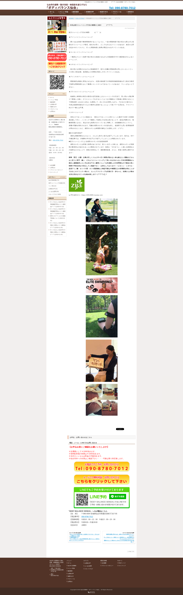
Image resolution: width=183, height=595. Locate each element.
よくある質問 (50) (54, 191)
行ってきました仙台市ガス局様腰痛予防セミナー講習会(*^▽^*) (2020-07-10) (57, 204)
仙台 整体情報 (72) (54, 180)
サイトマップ (54, 172)
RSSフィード (122, 563)
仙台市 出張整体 (72, 565)
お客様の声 (53, 104)
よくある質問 (88, 566)
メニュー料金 (54, 100)
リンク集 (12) (52, 186)
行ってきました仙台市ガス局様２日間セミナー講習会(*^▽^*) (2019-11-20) (57, 225)
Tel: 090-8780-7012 (122, 8)
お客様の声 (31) (53, 188)
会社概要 (52, 165)
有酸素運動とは (74, 537)
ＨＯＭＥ (71, 18)
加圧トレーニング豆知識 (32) (57, 183)
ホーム (52, 97)
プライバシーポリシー (56, 170)
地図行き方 (53, 106)
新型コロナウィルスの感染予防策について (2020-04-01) (57, 218)
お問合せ (52, 111)
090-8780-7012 (87, 517)
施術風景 (52, 102)
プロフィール (54, 109)
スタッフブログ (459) (55, 194)
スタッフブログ (80, 18)
